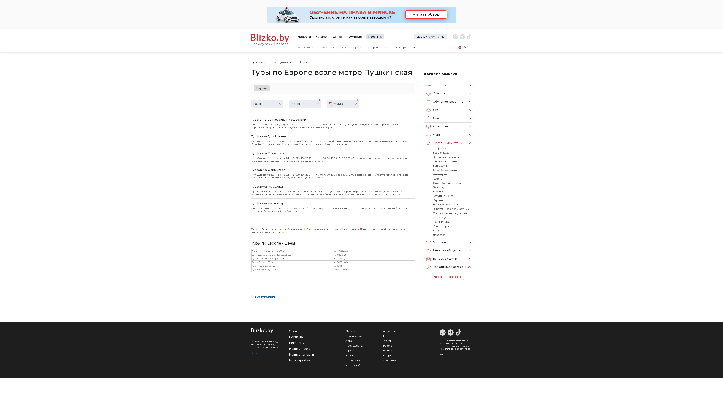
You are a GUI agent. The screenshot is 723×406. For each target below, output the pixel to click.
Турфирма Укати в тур (267, 203)
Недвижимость (306, 47)
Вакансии (297, 343)
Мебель (373, 36)
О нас (293, 331)
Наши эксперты (301, 354)
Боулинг (438, 191)
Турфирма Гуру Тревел (268, 136)
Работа (323, 47)
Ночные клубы (442, 221)
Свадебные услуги (445, 169)
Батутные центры (444, 195)
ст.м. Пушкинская (283, 62)
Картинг (438, 200)
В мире (387, 350)
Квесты (438, 178)
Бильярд (438, 187)
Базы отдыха (441, 152)
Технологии (352, 360)
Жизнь (349, 355)
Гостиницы (439, 217)
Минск (387, 335)
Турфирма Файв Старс (268, 153)
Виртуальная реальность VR (451, 208)
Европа (262, 88)
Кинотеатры (441, 226)
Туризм (344, 47)
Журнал (355, 37)
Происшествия (355, 345)
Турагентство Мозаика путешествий (278, 119)
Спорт (387, 355)
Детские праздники (445, 204)
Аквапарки (440, 174)
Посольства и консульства (450, 213)
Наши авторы (299, 349)
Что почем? (353, 365)
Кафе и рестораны (445, 161)
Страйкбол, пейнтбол (447, 182)
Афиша (357, 47)
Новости (304, 37)
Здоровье (389, 360)
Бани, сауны (440, 165)
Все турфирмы (265, 296)
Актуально (390, 331)
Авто (333, 47)
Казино (437, 230)
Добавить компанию (431, 36)
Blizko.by (445, 346)
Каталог (322, 37)
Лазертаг (439, 234)
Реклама (296, 337)
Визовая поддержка (446, 156)
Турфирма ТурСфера (267, 186)
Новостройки (299, 360)
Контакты (256, 352)
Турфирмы (258, 62)
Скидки (339, 37)
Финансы (351, 331)
